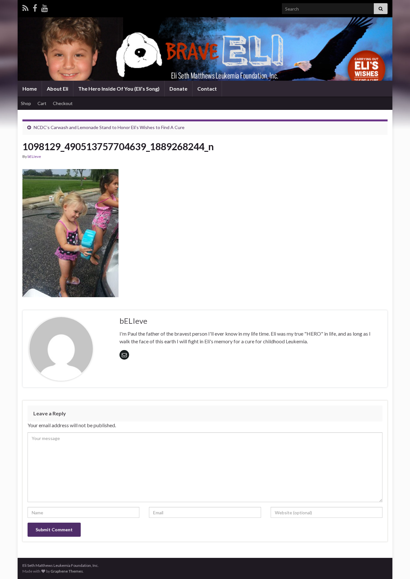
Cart (41, 103)
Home (29, 89)
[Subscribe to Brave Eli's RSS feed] (25, 7)
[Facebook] (35, 7)
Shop (26, 103)
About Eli (57, 89)
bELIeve (34, 156)
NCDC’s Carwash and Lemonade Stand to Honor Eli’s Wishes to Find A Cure (109, 127)
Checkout (63, 103)
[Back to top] (396, 565)
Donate (178, 89)
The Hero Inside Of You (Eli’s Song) (119, 89)
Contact (207, 89)
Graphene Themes (67, 571)
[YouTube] (44, 7)
